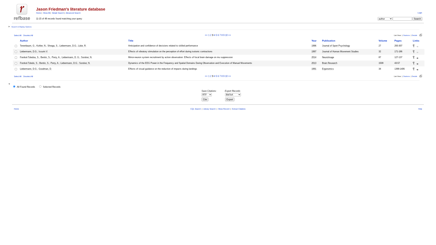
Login (420, 13)
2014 (314, 57)
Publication (328, 40)
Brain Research (329, 63)
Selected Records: (52, 87)
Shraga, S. (53, 45)
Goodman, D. (45, 69)
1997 (314, 51)
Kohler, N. (41, 45)
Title (130, 40)
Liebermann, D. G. (71, 57)
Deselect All (28, 35)
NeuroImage (328, 57)
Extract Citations (239, 109)
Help (420, 109)
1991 (314, 69)
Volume (383, 40)
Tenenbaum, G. (27, 45)
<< (206, 35)
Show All (46, 13)
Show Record (223, 109)
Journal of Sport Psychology (336, 45)
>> (229, 35)
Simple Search (58, 13)
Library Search (209, 109)
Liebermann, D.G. (68, 45)
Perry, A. (56, 57)
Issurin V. (43, 51)
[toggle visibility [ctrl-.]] (10, 84)
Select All (17, 35)
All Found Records (26, 87)
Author (24, 40)
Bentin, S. (45, 57)
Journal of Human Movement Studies (340, 51)
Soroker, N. (86, 57)
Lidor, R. (82, 45)
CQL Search (195, 109)
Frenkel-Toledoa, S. (29, 57)
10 (226, 35)
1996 (314, 45)
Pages (398, 40)
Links (416, 40)
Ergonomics (328, 69)
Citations (406, 35)
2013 (314, 63)
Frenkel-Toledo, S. (29, 63)
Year (314, 40)
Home (38, 13)
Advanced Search (73, 13)
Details (414, 35)
